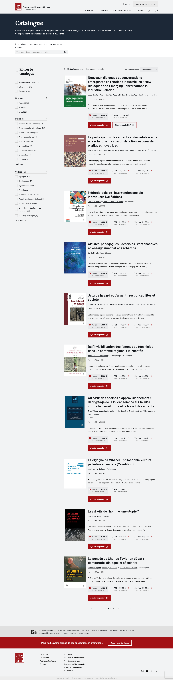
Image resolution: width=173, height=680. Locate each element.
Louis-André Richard (96, 469)
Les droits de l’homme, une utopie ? (113, 511)
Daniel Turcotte (94, 201)
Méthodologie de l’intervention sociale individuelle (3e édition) (115, 195)
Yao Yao (134, 95)
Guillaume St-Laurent (128, 567)
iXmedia (67, 678)
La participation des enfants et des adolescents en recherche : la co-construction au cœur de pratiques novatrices (122, 141)
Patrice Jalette (106, 95)
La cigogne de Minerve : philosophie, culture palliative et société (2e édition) (119, 462)
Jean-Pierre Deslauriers (113, 201)
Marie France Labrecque (98, 355)
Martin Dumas (93, 414)
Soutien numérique (72, 661)
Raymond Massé (94, 516)
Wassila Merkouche (120, 95)
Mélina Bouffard (138, 304)
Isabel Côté (141, 150)
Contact (139, 10)
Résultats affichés (131, 69)
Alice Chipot (134, 411)
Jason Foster (93, 95)
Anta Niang (119, 150)
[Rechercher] (65, 52)
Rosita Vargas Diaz (106, 150)
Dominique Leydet (109, 567)
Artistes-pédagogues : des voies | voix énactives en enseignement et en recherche (123, 246)
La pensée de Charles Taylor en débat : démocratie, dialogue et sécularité (116, 560)
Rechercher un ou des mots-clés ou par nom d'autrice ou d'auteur (38, 45)
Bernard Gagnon (94, 567)
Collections (103, 10)
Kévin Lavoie (93, 150)
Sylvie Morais (93, 253)
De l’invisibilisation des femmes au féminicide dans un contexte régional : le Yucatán (120, 349)
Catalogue (88, 10)
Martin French (124, 304)
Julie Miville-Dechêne (119, 411)
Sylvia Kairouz (111, 304)
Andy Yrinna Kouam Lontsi (98, 411)
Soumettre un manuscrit (145, 4)
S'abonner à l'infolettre (120, 643)
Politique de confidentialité (110, 678)
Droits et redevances (73, 667)
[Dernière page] (130, 608)
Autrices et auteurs (122, 10)
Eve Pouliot (130, 150)
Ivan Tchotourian (146, 411)
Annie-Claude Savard (96, 304)
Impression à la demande (74, 664)
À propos (127, 4)
